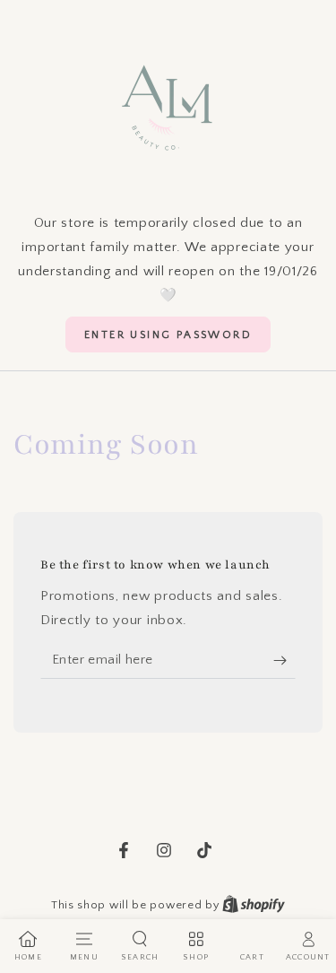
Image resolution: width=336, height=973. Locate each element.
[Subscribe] (284, 661)
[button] (168, 334)
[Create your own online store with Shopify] (253, 905)
